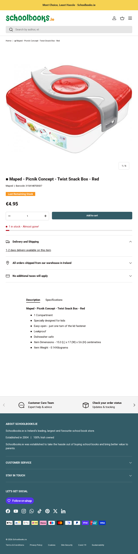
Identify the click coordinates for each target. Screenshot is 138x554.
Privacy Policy (36, 545)
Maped (9, 185)
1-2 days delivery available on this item (28, 250)
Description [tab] (33, 299)
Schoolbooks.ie (20, 539)
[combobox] (69, 29)
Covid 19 (82, 545)
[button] (122, 18)
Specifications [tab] (54, 299)
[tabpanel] (69, 328)
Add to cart (92, 215)
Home (8, 41)
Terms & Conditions (15, 545)
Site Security (66, 545)
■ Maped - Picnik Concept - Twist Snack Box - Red (37, 41)
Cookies (51, 545)
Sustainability (98, 545)
